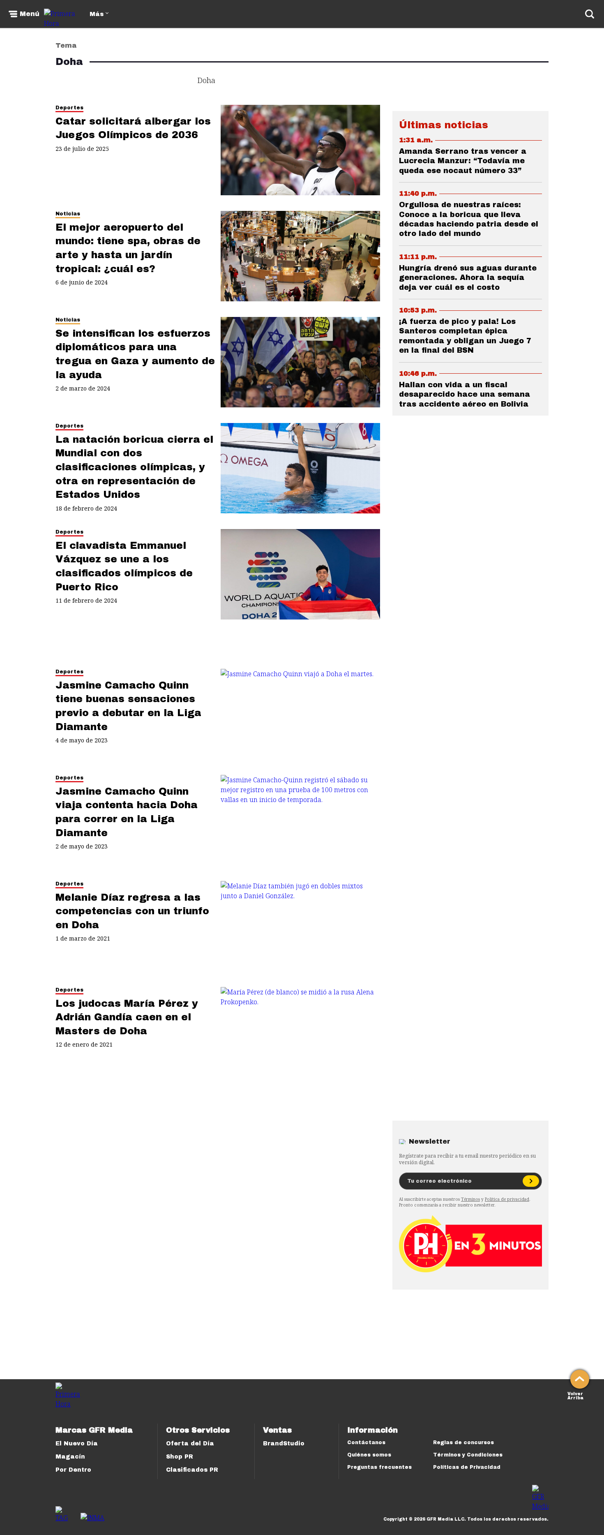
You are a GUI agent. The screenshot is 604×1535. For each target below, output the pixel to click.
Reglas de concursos (463, 1442)
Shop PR (179, 1457)
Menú (29, 14)
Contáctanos (366, 1442)
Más (97, 14)
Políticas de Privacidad (466, 1467)
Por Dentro (73, 1470)
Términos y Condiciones (468, 1455)
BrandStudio (283, 1443)
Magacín (70, 1457)
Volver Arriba (575, 1395)
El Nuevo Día (76, 1443)
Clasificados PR (192, 1470)
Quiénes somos (369, 1455)
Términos (470, 1199)
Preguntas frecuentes (379, 1467)
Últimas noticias (443, 125)
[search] (589, 13)
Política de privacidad (507, 1199)
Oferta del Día (190, 1443)
